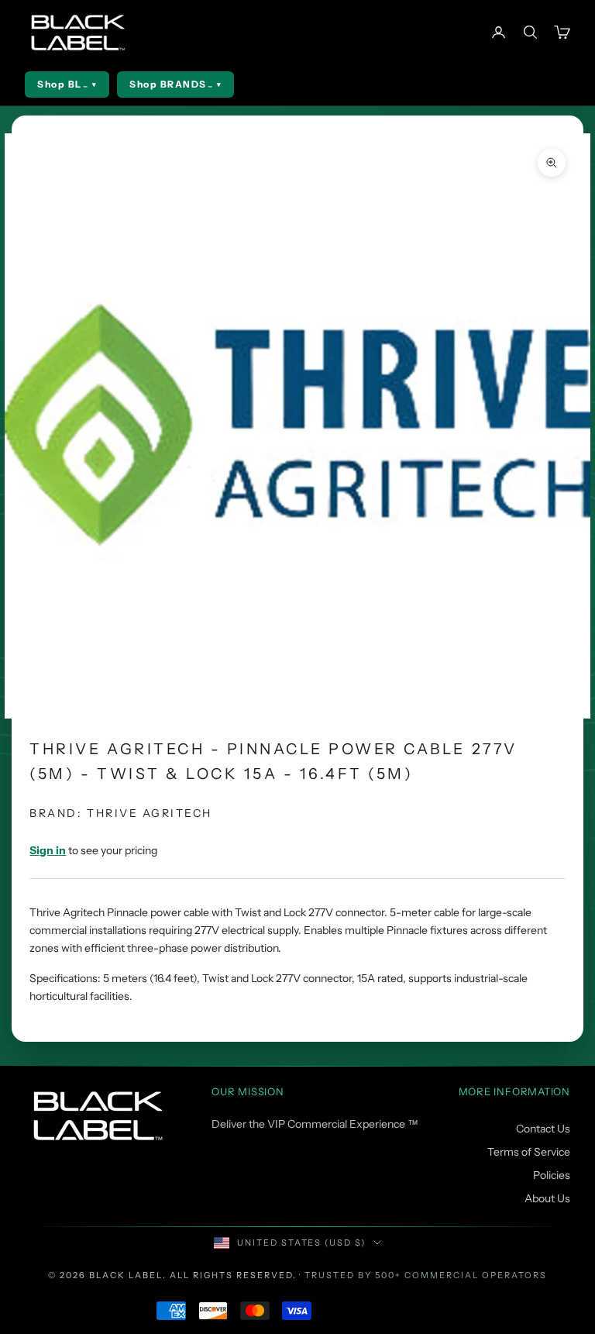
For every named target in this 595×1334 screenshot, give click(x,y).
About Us (547, 1198)
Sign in (47, 850)
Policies (551, 1175)
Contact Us (543, 1129)
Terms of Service (528, 1152)
